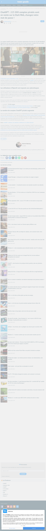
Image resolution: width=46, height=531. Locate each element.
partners (8, 514)
